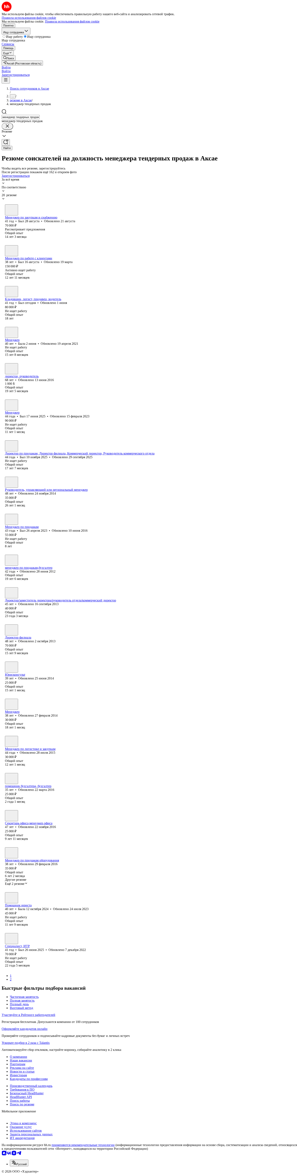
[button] (6, 67)
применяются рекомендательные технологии (83, 1145)
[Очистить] (7, 126)
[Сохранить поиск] (6, 142)
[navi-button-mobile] (6, 80)
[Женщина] (11, 332)
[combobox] (21, 117)
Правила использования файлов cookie (72, 21)
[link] (9, 58)
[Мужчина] (11, 209)
